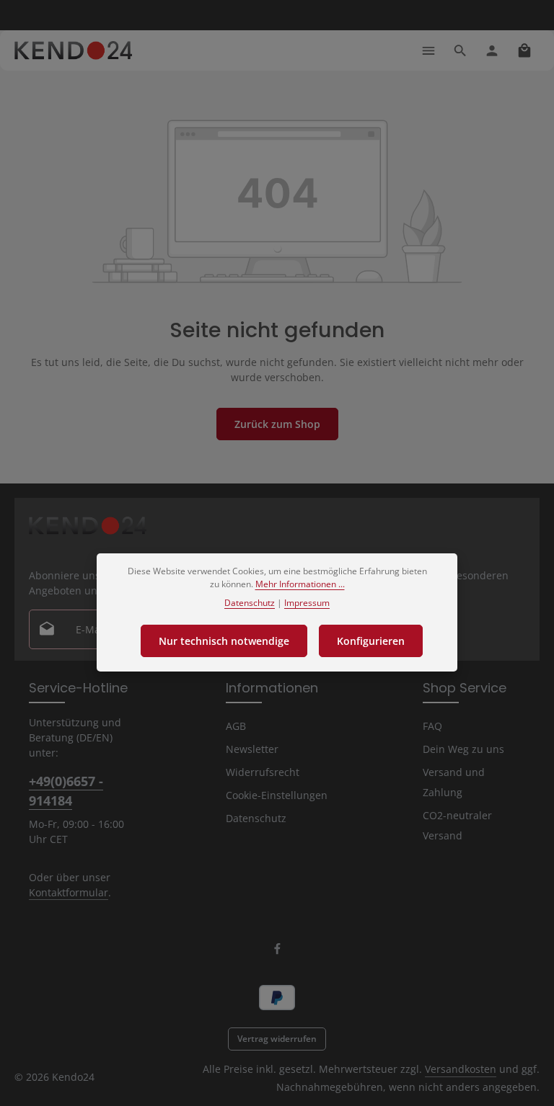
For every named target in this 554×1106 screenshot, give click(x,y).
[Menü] (428, 50)
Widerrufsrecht (262, 772)
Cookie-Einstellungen (276, 795)
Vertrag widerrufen (277, 1039)
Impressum (307, 603)
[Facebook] (277, 951)
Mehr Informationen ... (300, 584)
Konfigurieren (371, 641)
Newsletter (252, 749)
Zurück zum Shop (277, 424)
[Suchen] (460, 50)
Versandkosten (460, 1069)
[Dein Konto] (492, 50)
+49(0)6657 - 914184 (66, 790)
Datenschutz (256, 818)
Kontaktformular (68, 892)
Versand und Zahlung (454, 782)
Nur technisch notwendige (224, 641)
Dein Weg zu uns (463, 749)
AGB (236, 726)
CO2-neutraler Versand (457, 825)
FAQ (432, 726)
